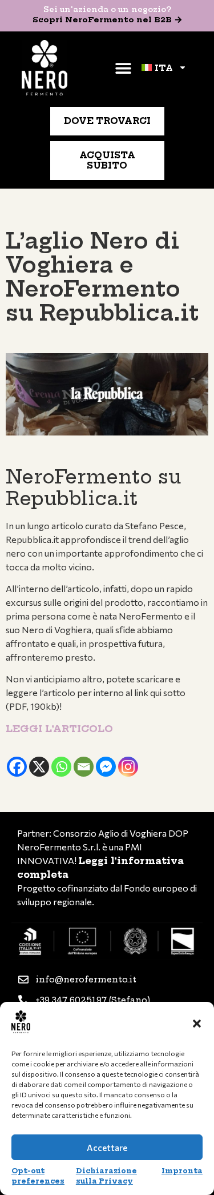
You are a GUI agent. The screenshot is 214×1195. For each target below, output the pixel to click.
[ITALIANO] (164, 67)
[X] (39, 767)
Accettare (107, 1147)
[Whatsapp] (61, 767)
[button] (197, 1023)
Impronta (182, 1170)
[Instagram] (128, 767)
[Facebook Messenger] (106, 767)
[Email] (84, 767)
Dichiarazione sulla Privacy (106, 1175)
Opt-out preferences (37, 1175)
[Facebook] (17, 767)
